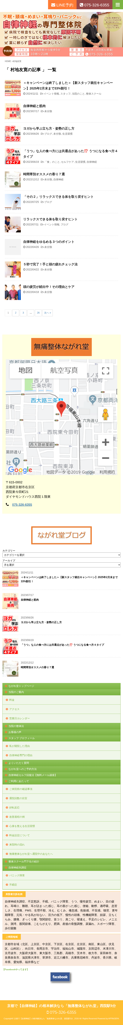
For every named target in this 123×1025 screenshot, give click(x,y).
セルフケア (67, 162)
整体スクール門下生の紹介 (23, 861)
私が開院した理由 (19, 746)
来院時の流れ (17, 844)
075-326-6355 (22, 504)
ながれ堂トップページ (21, 686)
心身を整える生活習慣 (22, 826)
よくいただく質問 (18, 763)
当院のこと (78, 93)
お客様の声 (14, 732)
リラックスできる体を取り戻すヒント (50, 219)
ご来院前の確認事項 (20, 789)
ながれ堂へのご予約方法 (22, 769)
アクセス (14, 709)
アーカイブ (8, 560)
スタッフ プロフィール (21, 738)
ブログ (48, 133)
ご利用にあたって (18, 781)
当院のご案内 (16, 692)
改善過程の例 (17, 816)
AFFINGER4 (113, 1018)
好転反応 (14, 807)
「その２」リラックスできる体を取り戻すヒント (58, 196)
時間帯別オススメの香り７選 (44, 174)
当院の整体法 (16, 726)
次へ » (47, 312)
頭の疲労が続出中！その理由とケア (48, 286)
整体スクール (93, 93)
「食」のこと (52, 162)
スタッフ (65, 93)
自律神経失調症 (17, 867)
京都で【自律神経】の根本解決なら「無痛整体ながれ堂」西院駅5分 (61, 1006)
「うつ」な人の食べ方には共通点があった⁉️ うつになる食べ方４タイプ (62, 644)
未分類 (48, 111)
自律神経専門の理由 (20, 755)
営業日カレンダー (19, 718)
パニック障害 (17, 875)
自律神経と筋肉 (34, 106)
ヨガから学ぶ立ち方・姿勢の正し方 (48, 128)
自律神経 (92, 162)
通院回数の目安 (18, 798)
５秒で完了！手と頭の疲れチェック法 (50, 264)
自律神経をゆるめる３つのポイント (48, 241)
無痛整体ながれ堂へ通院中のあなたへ (31, 853)
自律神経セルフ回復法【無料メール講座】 (32, 775)
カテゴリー (8, 550)
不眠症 (13, 884)
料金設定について (19, 835)
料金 (11, 700)
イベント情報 (51, 93)
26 (38, 312)
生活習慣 (67, 133)
